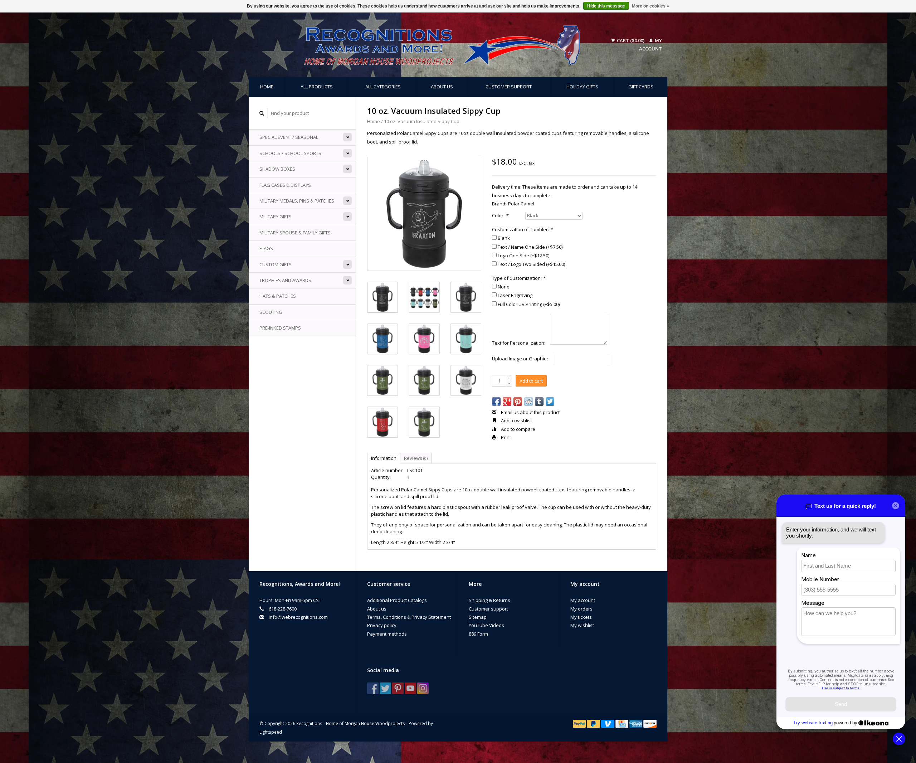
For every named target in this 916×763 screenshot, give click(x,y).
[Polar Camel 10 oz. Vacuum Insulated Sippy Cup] (424, 214)
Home (266, 86)
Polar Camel (521, 203)
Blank (504, 238)
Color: (500, 215)
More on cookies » (650, 6)
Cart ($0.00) (630, 40)
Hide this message (606, 6)
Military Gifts (275, 216)
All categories (383, 86)
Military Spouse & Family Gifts (295, 232)
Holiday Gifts (582, 86)
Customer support (509, 86)
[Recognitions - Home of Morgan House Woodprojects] (426, 44)
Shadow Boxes (277, 169)
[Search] (262, 113)
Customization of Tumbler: (522, 229)
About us (442, 86)
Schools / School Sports (290, 153)
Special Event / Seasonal (288, 137)
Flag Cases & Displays (285, 185)
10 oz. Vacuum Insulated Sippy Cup (421, 121)
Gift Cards (640, 86)
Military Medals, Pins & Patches (296, 201)
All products (317, 86)
